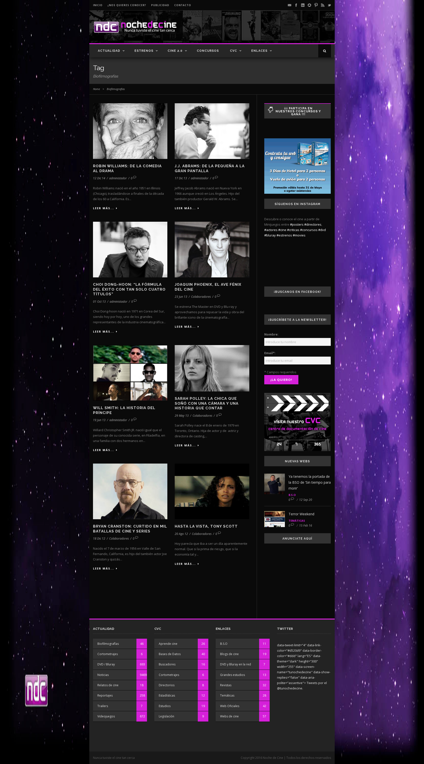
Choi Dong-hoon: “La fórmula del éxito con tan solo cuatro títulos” (129, 289)
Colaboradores (201, 297)
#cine (282, 230)
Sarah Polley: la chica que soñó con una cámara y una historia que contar (206, 403)
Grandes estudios (232, 675)
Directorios (166, 685)
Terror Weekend (301, 514)
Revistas (225, 685)
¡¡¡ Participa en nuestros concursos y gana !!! (298, 111)
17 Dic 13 (181, 178)
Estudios (165, 706)
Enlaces (259, 50)
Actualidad (109, 50)
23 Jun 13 (181, 297)
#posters (297, 224)
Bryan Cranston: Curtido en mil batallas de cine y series (130, 528)
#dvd (322, 230)
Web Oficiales (229, 706)
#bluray (270, 235)
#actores (271, 230)
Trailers (102, 706)
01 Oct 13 (99, 301)
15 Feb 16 (305, 525)
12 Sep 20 (305, 500)
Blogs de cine (229, 654)
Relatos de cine (108, 685)
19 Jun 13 (99, 420)
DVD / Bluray (106, 664)
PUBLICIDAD (160, 5)
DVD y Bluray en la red (235, 664)
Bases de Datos (170, 654)
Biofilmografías (108, 644)
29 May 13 (182, 416)
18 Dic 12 (99, 538)
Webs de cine (229, 716)
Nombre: (271, 334)
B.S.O (292, 495)
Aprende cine (168, 644)
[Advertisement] (273, 31)
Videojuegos (106, 716)
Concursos (208, 50)
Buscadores (167, 664)
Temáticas (297, 520)
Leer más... (103, 208)
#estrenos (284, 235)
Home (96, 89)
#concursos (309, 230)
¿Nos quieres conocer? (126, 5)
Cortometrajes (107, 654)
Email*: (270, 353)
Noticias (103, 675)
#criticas (293, 230)
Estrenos (143, 50)
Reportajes (105, 695)
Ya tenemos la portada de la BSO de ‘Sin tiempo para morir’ (310, 482)
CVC (233, 50)
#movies (299, 235)
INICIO (98, 5)
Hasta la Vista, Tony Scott (206, 526)
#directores (312, 224)
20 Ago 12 (181, 534)
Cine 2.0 (175, 50)
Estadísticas (167, 695)
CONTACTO (182, 5)
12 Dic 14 (99, 178)
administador (118, 178)
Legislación (166, 716)
